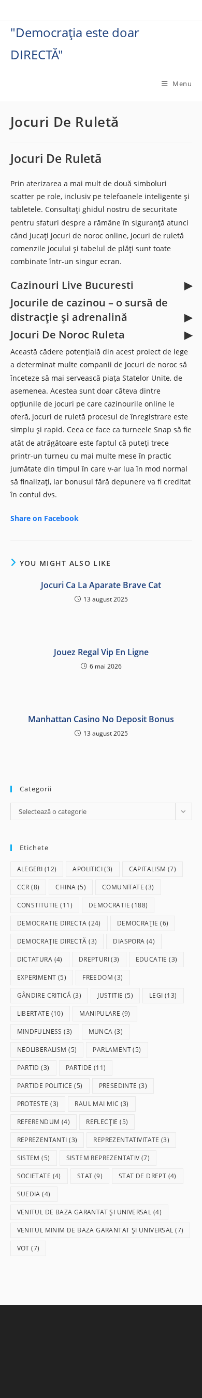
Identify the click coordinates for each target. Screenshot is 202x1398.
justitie (115, 995)
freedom (102, 977)
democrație (143, 923)
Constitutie (45, 905)
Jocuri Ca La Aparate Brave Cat (101, 585)
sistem (33, 1157)
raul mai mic (101, 1103)
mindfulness (45, 1031)
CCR (28, 887)
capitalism (153, 869)
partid (33, 1067)
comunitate (128, 887)
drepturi (99, 959)
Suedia (34, 1194)
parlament (117, 1049)
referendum (43, 1121)
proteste (38, 1103)
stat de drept (148, 1176)
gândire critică (49, 995)
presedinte (123, 1085)
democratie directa (59, 923)
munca (106, 1031)
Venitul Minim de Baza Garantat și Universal (100, 1230)
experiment (42, 977)
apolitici (92, 869)
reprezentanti (47, 1139)
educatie (157, 959)
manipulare (105, 1013)
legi (163, 995)
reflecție (107, 1121)
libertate (40, 1013)
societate (39, 1176)
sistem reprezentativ (108, 1157)
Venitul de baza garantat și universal (89, 1212)
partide (86, 1067)
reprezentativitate (131, 1139)
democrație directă (57, 941)
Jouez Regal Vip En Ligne (101, 652)
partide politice (50, 1085)
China (70, 887)
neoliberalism (47, 1049)
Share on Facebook (44, 518)
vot (28, 1248)
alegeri (37, 869)
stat (90, 1176)
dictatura (40, 959)
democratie (118, 905)
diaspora (134, 941)
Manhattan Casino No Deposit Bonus (101, 719)
